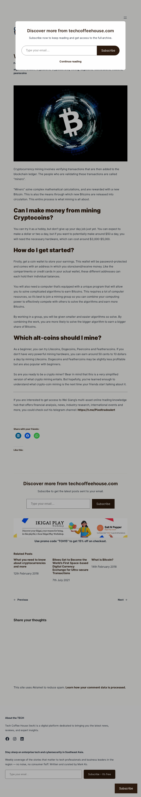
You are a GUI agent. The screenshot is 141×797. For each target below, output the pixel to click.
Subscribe (108, 50)
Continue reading (70, 61)
